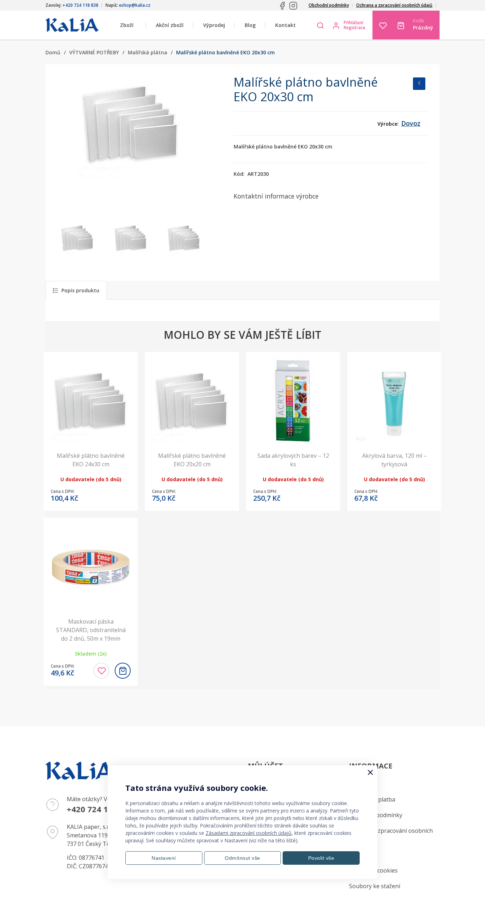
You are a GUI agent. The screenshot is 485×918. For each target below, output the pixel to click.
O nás (356, 855)
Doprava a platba (372, 799)
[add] (123, 671)
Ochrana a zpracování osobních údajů (394, 5)
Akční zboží (170, 25)
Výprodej (214, 25)
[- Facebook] (282, 5)
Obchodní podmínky (329, 5)
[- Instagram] (293, 5)
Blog (250, 25)
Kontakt (285, 25)
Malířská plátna (147, 52)
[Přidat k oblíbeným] (101, 671)
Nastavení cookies (373, 870)
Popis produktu (80, 290)
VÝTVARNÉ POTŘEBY (94, 52)
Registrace (354, 27)
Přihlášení (353, 22)
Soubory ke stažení (374, 886)
